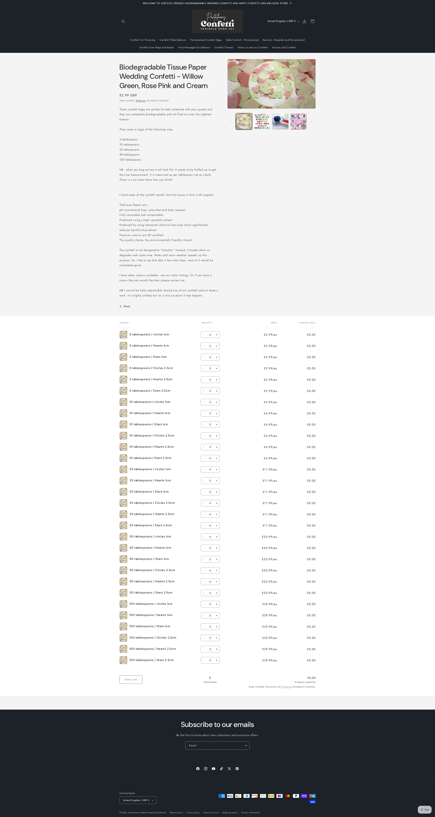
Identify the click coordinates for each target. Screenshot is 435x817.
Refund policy (176, 812)
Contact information (250, 812)
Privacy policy (193, 812)
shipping (286, 686)
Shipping (140, 100)
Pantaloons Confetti (137, 812)
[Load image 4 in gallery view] (298, 121)
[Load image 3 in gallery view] (280, 121)
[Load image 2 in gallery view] (262, 121)
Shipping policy (230, 812)
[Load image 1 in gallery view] (244, 121)
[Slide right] (312, 121)
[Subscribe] (245, 745)
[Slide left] (231, 121)
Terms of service (211, 812)
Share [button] (127, 306)
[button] (123, 21)
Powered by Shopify (156, 812)
